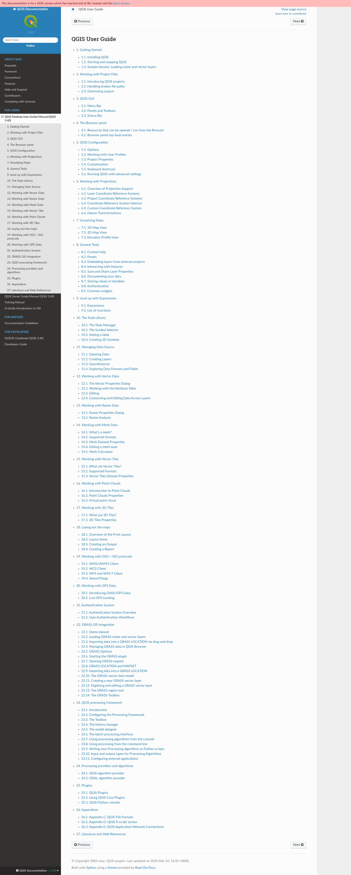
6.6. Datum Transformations (101, 213)
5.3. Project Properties (97, 159)
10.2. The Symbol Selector (99, 330)
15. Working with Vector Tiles (25, 210)
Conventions (13, 77)
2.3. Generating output (97, 91)
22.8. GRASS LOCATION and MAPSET (108, 666)
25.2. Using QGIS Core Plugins (103, 797)
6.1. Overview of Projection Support (107, 188)
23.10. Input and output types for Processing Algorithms (121, 753)
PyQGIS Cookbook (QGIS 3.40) (24, 338)
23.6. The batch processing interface (107, 734)
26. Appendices (16, 284)
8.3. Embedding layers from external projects (113, 261)
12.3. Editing (90, 393)
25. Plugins (14, 278)
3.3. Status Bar (91, 115)
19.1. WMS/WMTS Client (99, 563)
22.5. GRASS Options (96, 651)
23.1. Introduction (94, 710)
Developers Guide (16, 344)
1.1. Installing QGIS (95, 57)
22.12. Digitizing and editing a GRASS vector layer (116, 685)
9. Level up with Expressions (24, 174)
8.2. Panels (89, 257)
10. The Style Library (20, 180)
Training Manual (14, 302)
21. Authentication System (24, 250)
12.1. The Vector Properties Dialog (105, 383)
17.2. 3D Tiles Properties (98, 520)
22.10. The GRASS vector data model (107, 676)
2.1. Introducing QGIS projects (103, 81)
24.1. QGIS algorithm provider (102, 773)
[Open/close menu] (2, 117)
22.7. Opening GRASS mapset (102, 661)
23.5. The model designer (99, 729)
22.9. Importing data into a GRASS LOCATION (114, 671)
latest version (121, 3)
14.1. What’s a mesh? (96, 432)
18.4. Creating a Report (97, 549)
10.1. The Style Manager (98, 325)
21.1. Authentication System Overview (108, 612)
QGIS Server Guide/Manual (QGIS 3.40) (29, 296)
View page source (293, 9)
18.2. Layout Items (94, 539)
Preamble (10, 65)
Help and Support (16, 89)
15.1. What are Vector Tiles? (101, 466)
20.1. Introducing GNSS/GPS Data (105, 593)
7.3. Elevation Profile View (100, 237)
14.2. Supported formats (98, 437)
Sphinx (91, 867)
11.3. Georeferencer (95, 364)
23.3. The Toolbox (93, 719)
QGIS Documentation (32, 9)
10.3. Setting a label (95, 335)
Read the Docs (145, 867)
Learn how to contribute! (290, 13)
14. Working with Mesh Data (25, 204)
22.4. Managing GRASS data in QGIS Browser (113, 646)
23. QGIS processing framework (27, 262)
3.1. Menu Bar (91, 106)
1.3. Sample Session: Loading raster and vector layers (118, 67)
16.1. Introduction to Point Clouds (105, 490)
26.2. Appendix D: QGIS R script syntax (109, 822)
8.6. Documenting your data (101, 276)
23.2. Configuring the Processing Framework (112, 714)
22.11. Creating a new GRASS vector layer (111, 680)
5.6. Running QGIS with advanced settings (111, 174)
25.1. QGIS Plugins (94, 792)
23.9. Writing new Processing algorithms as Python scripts (122, 749)
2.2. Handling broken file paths (103, 86)
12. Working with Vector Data (25, 192)
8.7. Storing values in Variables (103, 281)
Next (297, 21)
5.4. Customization (94, 164)
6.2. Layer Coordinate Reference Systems (110, 193)
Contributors (13, 95)
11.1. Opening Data (95, 354)
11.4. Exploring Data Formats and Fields (109, 369)
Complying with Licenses (20, 101)
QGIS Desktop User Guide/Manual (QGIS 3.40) (30, 118)
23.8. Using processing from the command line (114, 744)
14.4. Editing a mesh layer (99, 447)
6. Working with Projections (24, 156)
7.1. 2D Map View (94, 227)
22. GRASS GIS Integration (24, 256)
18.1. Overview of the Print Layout (106, 534)
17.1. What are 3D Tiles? (98, 515)
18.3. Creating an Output (99, 544)
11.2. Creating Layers (96, 359)
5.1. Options (90, 149)
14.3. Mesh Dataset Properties (103, 442)
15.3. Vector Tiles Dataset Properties (107, 476)
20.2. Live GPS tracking (97, 598)
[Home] (73, 9)
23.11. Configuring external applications (109, 758)
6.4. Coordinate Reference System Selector (111, 203)
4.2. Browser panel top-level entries (106, 135)
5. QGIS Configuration (21, 150)
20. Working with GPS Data (24, 244)
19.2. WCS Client (93, 568)
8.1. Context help (93, 252)
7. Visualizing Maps (18, 162)
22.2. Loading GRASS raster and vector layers (113, 637)
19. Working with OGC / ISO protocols (25, 236)
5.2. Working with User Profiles (103, 154)
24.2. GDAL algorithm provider (103, 778)
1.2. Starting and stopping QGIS (104, 62)
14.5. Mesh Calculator (97, 451)
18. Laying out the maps (22, 228)
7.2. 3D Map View (94, 232)
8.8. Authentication (95, 286)
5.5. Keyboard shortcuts (98, 169)
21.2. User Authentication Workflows (107, 617)
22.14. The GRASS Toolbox (100, 695)
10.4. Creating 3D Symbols (100, 339)
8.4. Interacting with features (102, 266)
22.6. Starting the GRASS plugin (104, 656)
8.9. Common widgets (96, 291)
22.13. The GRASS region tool (102, 690)
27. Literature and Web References (29, 290)
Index (30, 45)
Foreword (11, 71)
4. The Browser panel (20, 144)
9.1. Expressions (92, 305)
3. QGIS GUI (15, 138)
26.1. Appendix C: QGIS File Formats (107, 817)
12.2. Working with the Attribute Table (108, 388)
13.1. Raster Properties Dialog (102, 412)
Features (10, 83)
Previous (83, 21)
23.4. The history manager (99, 724)
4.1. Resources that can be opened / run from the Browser (122, 130)
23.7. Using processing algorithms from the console (117, 739)
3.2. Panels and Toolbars (98, 110)
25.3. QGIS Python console (100, 802)
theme (112, 867)
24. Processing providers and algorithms (25, 270)
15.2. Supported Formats (99, 471)
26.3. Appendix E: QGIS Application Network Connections (122, 827)
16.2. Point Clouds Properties (102, 495)
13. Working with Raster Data (25, 198)
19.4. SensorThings (94, 578)
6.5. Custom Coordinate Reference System (111, 208)
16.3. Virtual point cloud (98, 500)
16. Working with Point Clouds (26, 216)
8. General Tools (17, 168)
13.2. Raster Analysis (96, 417)
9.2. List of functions (96, 310)
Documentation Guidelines (21, 323)
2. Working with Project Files (25, 132)
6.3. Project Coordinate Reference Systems (111, 198)
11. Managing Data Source (23, 186)
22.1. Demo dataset (95, 632)
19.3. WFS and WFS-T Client (101, 573)
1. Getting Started (18, 126)
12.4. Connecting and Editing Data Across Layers (116, 398)
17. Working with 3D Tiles (23, 222)
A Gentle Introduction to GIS (23, 308)
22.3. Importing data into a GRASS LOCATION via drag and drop (127, 641)
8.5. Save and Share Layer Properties (107, 271)
